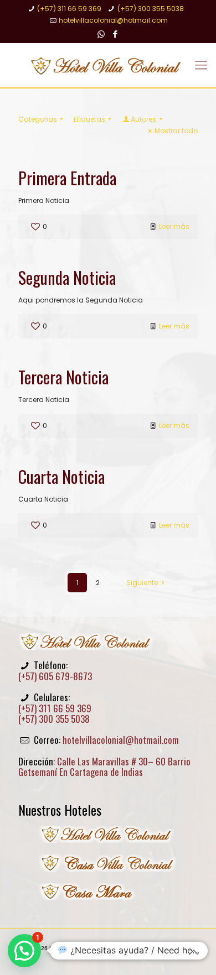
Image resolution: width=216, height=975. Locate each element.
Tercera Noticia (63, 376)
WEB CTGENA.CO (134, 955)
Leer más (174, 226)
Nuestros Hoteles (59, 810)
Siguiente (142, 582)
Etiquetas (89, 119)
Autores (143, 119)
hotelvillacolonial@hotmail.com (113, 20)
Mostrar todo (176, 130)
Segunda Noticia (67, 277)
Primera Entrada (67, 177)
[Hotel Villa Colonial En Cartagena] (108, 65)
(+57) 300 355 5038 (150, 8)
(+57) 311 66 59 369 (69, 8)
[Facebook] (115, 34)
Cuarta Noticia (61, 476)
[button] (24, 950)
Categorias (37, 119)
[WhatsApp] (101, 34)
